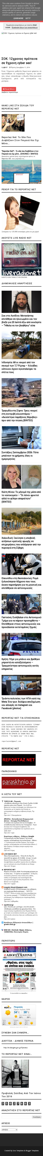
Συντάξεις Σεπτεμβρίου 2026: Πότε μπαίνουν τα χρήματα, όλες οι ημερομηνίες (20, 455)
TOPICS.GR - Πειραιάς (12, 801)
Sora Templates (18, 1151)
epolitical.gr (9, 905)
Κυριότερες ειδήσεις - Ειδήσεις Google (19, 836)
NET (6, 67)
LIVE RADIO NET (10, 854)
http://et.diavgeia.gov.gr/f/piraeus (16, 1048)
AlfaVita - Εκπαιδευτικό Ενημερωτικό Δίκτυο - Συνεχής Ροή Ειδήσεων (18, 820)
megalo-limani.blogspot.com (15, 887)
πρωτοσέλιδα (15, 993)
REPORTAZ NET (9, 870)
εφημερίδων (24, 993)
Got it (28, 18)
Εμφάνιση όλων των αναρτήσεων (24, 28)
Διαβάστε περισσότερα (10, 92)
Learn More (18, 18)
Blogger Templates (32, 1151)
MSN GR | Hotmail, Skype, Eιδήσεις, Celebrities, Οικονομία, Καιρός (18, 931)
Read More (10, 89)
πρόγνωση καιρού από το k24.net (19, 1027)
